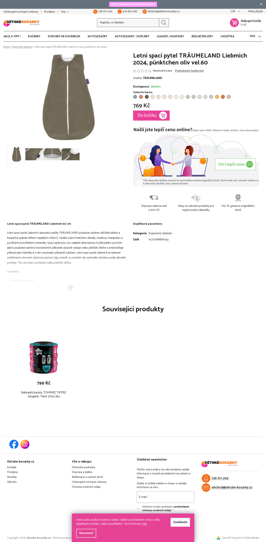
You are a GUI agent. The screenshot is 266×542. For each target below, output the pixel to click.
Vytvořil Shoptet (231, 538)
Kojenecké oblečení (160, 233)
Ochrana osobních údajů (86, 487)
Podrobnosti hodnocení (189, 71)
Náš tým (12, 482)
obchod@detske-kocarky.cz (232, 487)
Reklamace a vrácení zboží (87, 477)
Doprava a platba (82, 472)
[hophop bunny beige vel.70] (182, 97)
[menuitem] (13, 36)
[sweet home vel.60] (217, 97)
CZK (233, 11)
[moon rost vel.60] (141, 97)
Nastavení (86, 533)
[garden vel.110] (170, 97)
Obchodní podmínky (83, 467)
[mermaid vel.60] (199, 97)
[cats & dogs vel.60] (229, 97)
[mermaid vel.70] (205, 97)
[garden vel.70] (158, 97)
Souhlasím (180, 522)
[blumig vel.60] (135, 97)
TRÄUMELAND (152, 78)
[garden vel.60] (153, 97)
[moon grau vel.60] (211, 97)
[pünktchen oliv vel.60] (147, 97)
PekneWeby (252, 538)
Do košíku (147, 115)
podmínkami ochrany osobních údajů (165, 509)
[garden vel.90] (164, 97)
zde (144, 523)
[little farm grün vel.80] (188, 97)
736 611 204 (220, 478)
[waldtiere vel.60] (223, 97)
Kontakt (11, 467)
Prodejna (49, 11)
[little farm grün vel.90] (194, 97)
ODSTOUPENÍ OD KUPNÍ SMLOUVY (133, 4)
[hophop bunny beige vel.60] (176, 97)
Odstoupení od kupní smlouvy (20, 11)
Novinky (12, 477)
